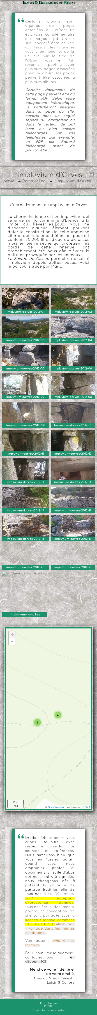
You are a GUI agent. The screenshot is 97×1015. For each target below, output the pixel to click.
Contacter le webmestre (48, 1010)
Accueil (10, 181)
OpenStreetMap (56, 807)
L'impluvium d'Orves (72, 181)
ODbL (86, 807)
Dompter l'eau (35, 181)
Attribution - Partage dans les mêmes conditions (50, 929)
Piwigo (48, 1006)
